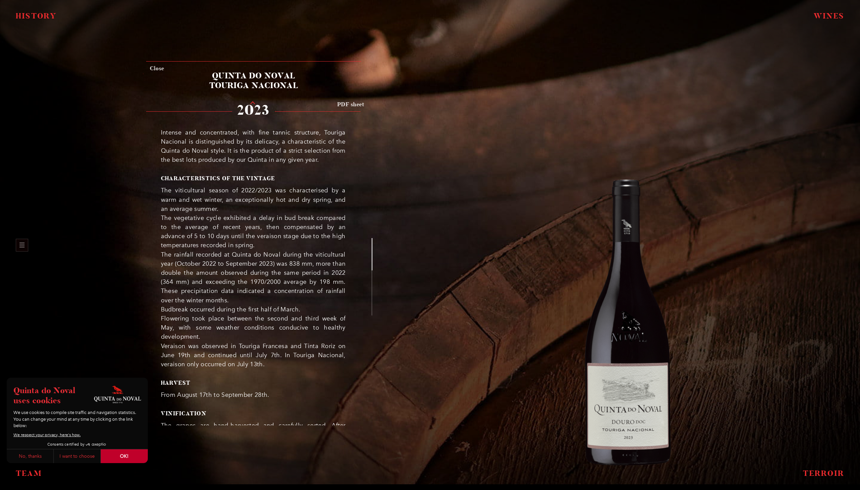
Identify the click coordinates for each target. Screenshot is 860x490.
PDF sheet (350, 104)
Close (157, 68)
